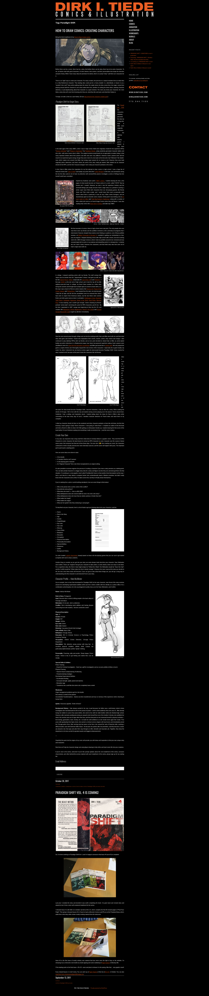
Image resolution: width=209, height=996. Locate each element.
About (131, 39)
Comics (58, 980)
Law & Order (71, 171)
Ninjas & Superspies (76, 151)
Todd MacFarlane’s (97, 199)
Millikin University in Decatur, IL (87, 235)
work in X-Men (84, 199)
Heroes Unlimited (61, 151)
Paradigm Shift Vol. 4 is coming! (77, 792)
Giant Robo (92, 300)
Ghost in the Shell (82, 300)
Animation (133, 27)
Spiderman (106, 199)
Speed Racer (64, 279)
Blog (131, 42)
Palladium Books (90, 151)
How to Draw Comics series (82, 37)
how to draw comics (81, 786)
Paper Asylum (106, 962)
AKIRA (63, 282)
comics (74, 786)
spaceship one (86, 279)
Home (131, 20)
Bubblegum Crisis (90, 298)
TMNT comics (100, 180)
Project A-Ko (97, 289)
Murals (132, 36)
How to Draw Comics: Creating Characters (85, 30)
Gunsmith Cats (65, 312)
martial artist (108, 345)
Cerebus (99, 203)
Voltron (71, 279)
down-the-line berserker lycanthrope (78, 345)
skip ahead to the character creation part (95, 96)
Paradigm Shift (91, 786)
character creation (60, 786)
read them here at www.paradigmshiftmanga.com (70, 974)
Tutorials (58, 784)
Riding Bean (71, 291)
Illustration (134, 30)
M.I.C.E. (107, 972)
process (98, 786)
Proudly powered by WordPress (99, 988)
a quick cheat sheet (71, 555)
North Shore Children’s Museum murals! (140, 68)
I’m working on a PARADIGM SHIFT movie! (141, 61)
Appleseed (78, 309)
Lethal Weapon (99, 171)
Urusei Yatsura (60, 291)
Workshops (133, 33)
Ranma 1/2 (90, 289)
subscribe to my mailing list (141, 80)
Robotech (97, 279)
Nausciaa (73, 300)
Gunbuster (66, 300)
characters (69, 786)
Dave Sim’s (93, 203)
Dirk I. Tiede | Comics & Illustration (81, 988)
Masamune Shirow (68, 309)
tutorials (102, 786)
